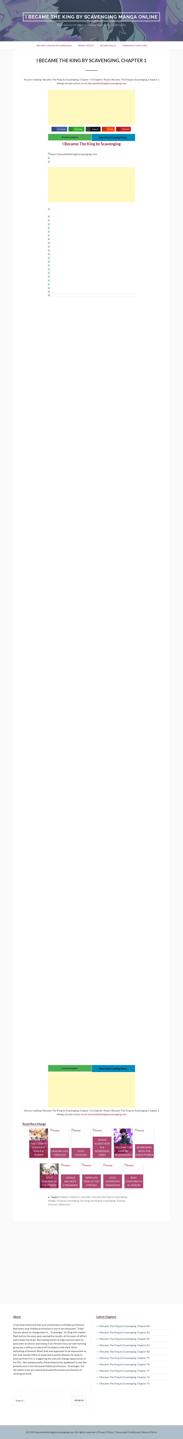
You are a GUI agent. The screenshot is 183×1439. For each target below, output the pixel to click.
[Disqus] (91, 1262)
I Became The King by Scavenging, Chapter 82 (124, 1338)
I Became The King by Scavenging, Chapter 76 (124, 1377)
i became (85, 1196)
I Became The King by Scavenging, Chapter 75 (124, 1383)
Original (61, 1200)
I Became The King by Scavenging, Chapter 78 (124, 1364)
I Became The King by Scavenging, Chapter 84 (124, 1325)
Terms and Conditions (134, 45)
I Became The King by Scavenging (54, 45)
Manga (52, 1200)
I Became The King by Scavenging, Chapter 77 (124, 1370)
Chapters (74, 1196)
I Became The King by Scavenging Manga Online (91, 17)
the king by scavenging (103, 1200)
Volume (121, 1200)
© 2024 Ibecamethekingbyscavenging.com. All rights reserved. (61, 1432)
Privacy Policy (86, 45)
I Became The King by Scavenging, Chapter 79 (124, 1357)
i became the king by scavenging (109, 1196)
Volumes (53, 1204)
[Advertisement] (91, 107)
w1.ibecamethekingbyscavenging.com (105, 83)
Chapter (63, 1196)
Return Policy (108, 45)
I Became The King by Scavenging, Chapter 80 (124, 1351)
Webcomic (65, 1204)
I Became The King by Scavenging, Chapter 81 (124, 1345)
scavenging (73, 1200)
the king (84, 1200)
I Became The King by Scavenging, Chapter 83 (124, 1332)
